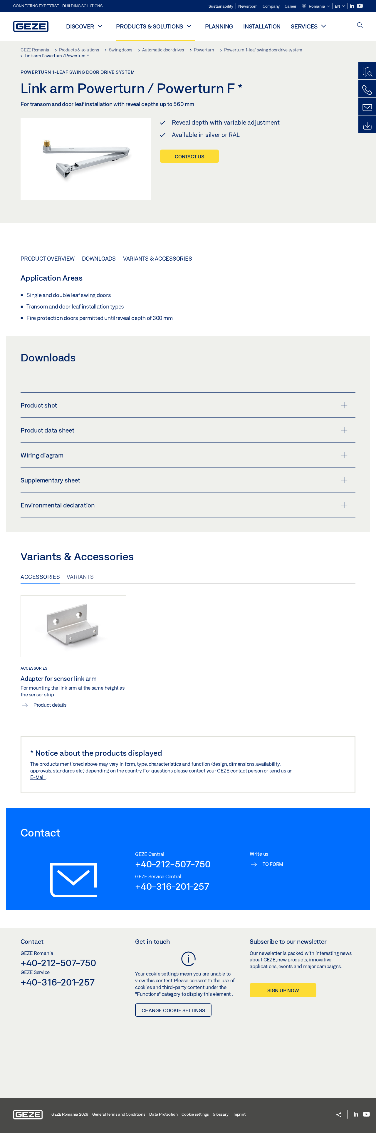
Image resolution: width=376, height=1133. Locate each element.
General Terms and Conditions (118, 1114)
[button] (315, 6)
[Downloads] (367, 125)
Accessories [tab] (40, 577)
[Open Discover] (100, 26)
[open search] (360, 25)
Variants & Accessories (157, 258)
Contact (32, 941)
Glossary (220, 1114)
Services (304, 26)
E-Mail (38, 777)
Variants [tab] (80, 577)
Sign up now (283, 990)
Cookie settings (195, 1114)
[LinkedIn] (352, 6)
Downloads (99, 258)
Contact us (189, 156)
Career (290, 6)
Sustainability (221, 6)
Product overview (48, 258)
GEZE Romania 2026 (69, 1114)
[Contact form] (367, 108)
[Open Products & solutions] (189, 26)
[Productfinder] (367, 72)
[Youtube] (360, 6)
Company (271, 6)
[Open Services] (323, 26)
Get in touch (152, 941)
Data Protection (163, 1114)
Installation (262, 26)
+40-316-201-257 (172, 886)
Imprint (238, 1114)
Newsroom (248, 6)
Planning (219, 26)
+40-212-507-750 (172, 864)
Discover (80, 26)
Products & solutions (149, 26)
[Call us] (367, 90)
